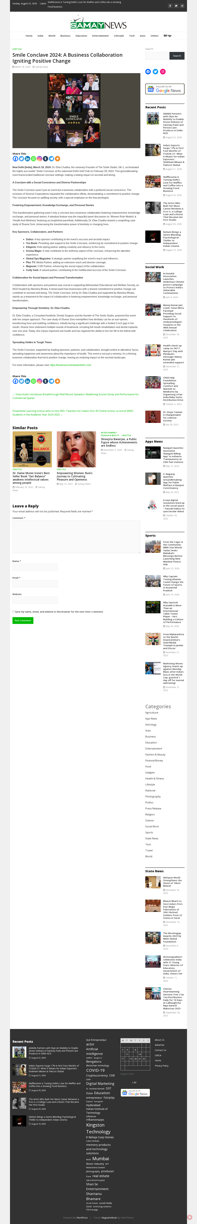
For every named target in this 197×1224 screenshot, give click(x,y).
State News (151, 838)
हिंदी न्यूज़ (167, 35)
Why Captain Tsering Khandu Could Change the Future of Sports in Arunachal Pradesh (173, 583)
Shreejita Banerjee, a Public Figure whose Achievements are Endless (119, 442)
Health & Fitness (154, 778)
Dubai (89, 1093)
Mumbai (100, 1158)
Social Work (152, 826)
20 (135, 1058)
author (89, 1057)
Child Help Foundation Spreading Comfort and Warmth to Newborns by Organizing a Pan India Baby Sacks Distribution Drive (173, 389)
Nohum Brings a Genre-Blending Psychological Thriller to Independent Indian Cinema (172, 238)
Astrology (151, 724)
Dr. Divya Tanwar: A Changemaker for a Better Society (173, 416)
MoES (88, 1159)
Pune (88, 1176)
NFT (107, 1164)
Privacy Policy (161, 1065)
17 (122, 1058)
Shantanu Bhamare (94, 1196)
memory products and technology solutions (98, 1149)
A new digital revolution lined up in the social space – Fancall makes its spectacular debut (174, 506)
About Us (159, 1039)
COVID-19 (95, 1070)
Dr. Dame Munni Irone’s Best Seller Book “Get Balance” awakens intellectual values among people (31, 478)
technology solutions (102, 1206)
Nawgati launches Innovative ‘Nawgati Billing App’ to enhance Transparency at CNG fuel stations (173, 454)
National (150, 790)
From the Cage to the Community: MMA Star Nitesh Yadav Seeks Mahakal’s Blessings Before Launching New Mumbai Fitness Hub (173, 553)
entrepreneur (94, 1097)
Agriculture (151, 712)
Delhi (88, 1079)
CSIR (112, 1075)
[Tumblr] (45, 158)
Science (149, 820)
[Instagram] (39, 158)
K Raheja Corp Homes (100, 1137)
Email (16, 578)
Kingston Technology (98, 1128)
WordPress (82, 1217)
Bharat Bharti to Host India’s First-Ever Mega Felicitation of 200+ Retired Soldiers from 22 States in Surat (173, 909)
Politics (149, 802)
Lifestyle (119, 35)
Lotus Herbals (92, 1140)
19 (131, 1058)
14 (139, 1054)
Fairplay (109, 1097)
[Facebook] (15, 158)
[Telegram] (51, 158)
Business (65, 35)
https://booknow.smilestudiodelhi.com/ (70, 365)
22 (144, 1058)
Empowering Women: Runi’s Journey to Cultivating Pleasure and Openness (74, 476)
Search (149, 49)
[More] (57, 158)
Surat (89, 1206)
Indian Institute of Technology (97, 1110)
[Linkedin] (27, 158)
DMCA (158, 1055)
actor (90, 1044)
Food (148, 766)
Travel (149, 850)
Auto (142, 35)
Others (155, 35)
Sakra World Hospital (95, 1180)
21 (139, 1058)
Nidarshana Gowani (95, 1167)
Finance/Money (154, 760)
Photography (153, 796)
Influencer (91, 1116)
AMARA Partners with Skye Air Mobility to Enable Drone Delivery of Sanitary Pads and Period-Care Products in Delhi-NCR (173, 123)
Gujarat (89, 1101)
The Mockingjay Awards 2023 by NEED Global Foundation (172, 937)
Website (17, 594)
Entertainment (100, 35)
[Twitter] (21, 158)
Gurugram (98, 1101)
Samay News (41, 66)
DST (108, 1088)
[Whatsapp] (33, 158)
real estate (100, 1176)
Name (16, 561)
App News (151, 718)
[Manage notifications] (189, 1217)
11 (127, 1054)
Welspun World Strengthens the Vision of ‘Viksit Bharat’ (172, 881)
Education (81, 35)
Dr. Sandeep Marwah (95, 1088)
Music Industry (95, 1163)
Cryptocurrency (97, 1075)
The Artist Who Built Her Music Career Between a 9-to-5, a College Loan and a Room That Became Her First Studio (173, 211)
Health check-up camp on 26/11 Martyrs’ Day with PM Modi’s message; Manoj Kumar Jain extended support (173, 354)
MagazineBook (109, 1217)
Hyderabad (93, 1105)
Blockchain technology (97, 1065)
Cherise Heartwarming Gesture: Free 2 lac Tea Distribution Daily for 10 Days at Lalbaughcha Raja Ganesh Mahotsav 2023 (173, 998)
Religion (150, 814)
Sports (149, 832)
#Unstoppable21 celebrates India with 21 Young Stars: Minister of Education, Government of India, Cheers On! (173, 965)
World (51, 35)
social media (105, 1202)
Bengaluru (93, 1061)
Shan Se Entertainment (97, 1186)
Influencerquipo (95, 1119)
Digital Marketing (100, 1083)
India (40, 35)
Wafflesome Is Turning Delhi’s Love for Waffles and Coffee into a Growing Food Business (173, 183)
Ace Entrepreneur (96, 1040)
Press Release (153, 808)
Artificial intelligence (94, 1051)
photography (93, 1171)
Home (29, 35)
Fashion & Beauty (110, 435)
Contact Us (160, 1050)
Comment (18, 518)
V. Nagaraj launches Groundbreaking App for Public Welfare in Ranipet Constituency (173, 480)
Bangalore (98, 1058)
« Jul (134, 1082)
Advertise (159, 1044)
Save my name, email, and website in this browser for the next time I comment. (59, 611)
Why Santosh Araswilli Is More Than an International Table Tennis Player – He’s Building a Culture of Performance (173, 612)
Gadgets (150, 772)
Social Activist (92, 1203)
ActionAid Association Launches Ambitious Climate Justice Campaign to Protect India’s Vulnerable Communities (173, 283)
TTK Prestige (92, 1209)
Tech (132, 35)
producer (107, 1171)
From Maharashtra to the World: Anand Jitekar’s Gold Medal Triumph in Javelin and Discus (173, 641)
